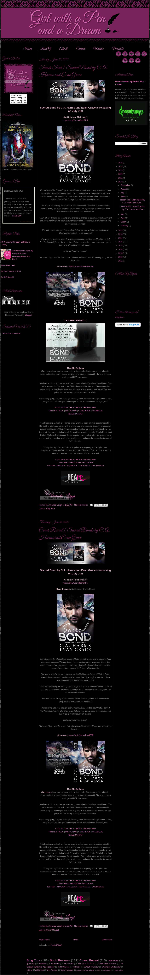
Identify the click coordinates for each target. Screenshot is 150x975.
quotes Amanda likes (13, 190)
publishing (39, 970)
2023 (120, 170)
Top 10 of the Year (86, 964)
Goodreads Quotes (26, 221)
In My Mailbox (63, 967)
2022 (120, 174)
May (123, 214)
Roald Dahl (16, 216)
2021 (120, 178)
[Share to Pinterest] (106, 505)
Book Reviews (60, 960)
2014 (120, 249)
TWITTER (52, 411)
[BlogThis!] (97, 505)
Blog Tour (50, 508)
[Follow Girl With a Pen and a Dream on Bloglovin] (128, 326)
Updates (42, 964)
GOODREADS (84, 411)
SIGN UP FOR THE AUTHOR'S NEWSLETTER (75, 408)
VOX (98, 970)
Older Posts (107, 940)
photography (107, 970)
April (123, 218)
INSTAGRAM (71, 411)
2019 (120, 230)
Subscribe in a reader (11, 333)
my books (55, 964)
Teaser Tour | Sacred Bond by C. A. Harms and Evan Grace (73, 71)
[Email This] (95, 505)
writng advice (119, 970)
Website (98, 49)
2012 (120, 257)
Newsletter (118, 49)
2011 (120, 261)
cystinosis (76, 967)
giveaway (31, 964)
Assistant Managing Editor (85, 970)
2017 (120, 238)
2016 (120, 242)
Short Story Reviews (107, 964)
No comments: (81, 505)
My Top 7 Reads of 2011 (10, 271)
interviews (113, 960)
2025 (120, 166)
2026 (120, 163)
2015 (120, 245)
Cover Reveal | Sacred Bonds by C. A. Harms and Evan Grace (74, 534)
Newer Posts (44, 940)
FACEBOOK (97, 411)
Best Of (45, 49)
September (126, 185)
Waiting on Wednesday (111, 967)
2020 (120, 182)
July (123, 193)
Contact (80, 49)
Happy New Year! (7, 265)
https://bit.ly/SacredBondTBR (75, 120)
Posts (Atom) (56, 945)
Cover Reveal (52, 930)
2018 (120, 234)
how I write (68, 964)
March (124, 222)
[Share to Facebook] (103, 505)
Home (27, 49)
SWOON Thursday (91, 967)
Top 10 (63, 49)
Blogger (28, 315)
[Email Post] (91, 505)
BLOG (61, 411)
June (123, 196)
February (125, 226)
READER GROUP (75, 414)
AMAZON (61, 465)
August (124, 189)
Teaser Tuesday (66, 970)
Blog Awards (52, 970)
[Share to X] (100, 505)
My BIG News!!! (7, 277)
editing (29, 970)
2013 (120, 253)
